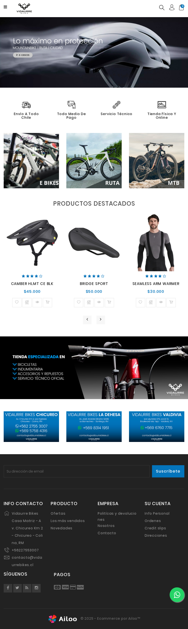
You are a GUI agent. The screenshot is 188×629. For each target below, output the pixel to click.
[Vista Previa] (37, 302)
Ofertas (58, 513)
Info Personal (157, 513)
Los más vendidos (68, 520)
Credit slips (155, 528)
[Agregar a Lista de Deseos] (17, 302)
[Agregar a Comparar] (27, 302)
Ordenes (153, 520)
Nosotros (106, 525)
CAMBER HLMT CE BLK (32, 283)
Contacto (107, 533)
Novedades (61, 528)
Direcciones (156, 535)
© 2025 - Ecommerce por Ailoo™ (110, 618)
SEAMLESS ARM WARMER (155, 283)
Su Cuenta (158, 503)
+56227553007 (25, 550)
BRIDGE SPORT (94, 283)
